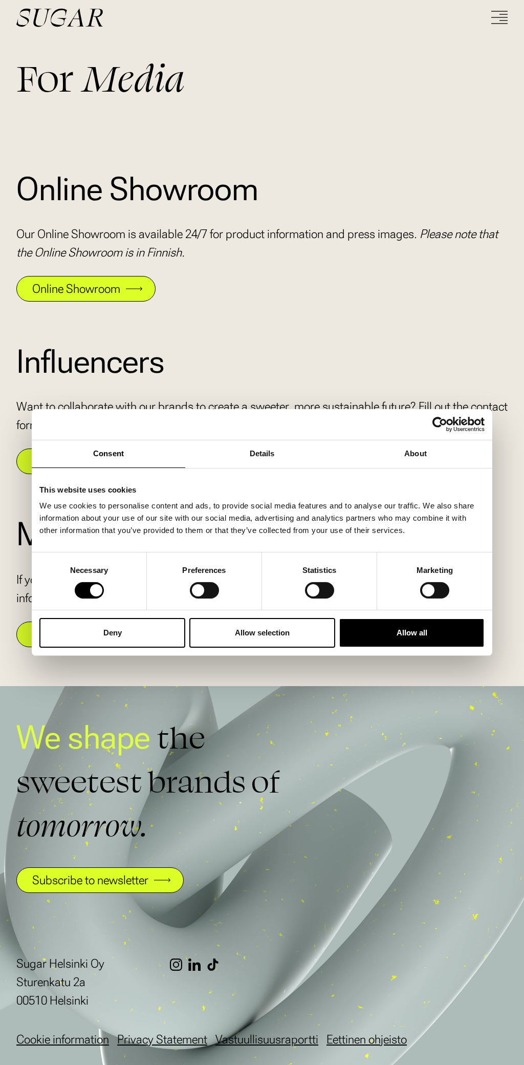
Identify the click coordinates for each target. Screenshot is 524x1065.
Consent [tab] (108, 453)
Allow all (412, 632)
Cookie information (62, 1039)
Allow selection (262, 632)
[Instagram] (179, 964)
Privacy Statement (162, 1039)
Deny (112, 632)
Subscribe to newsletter (90, 880)
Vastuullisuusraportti (266, 1039)
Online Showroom (76, 289)
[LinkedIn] (197, 964)
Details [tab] (262, 453)
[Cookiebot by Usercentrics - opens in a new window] (440, 424)
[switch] (204, 590)
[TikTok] (216, 964)
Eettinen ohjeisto (366, 1039)
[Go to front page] (98, 17)
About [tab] (415, 453)
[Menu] (499, 17)
